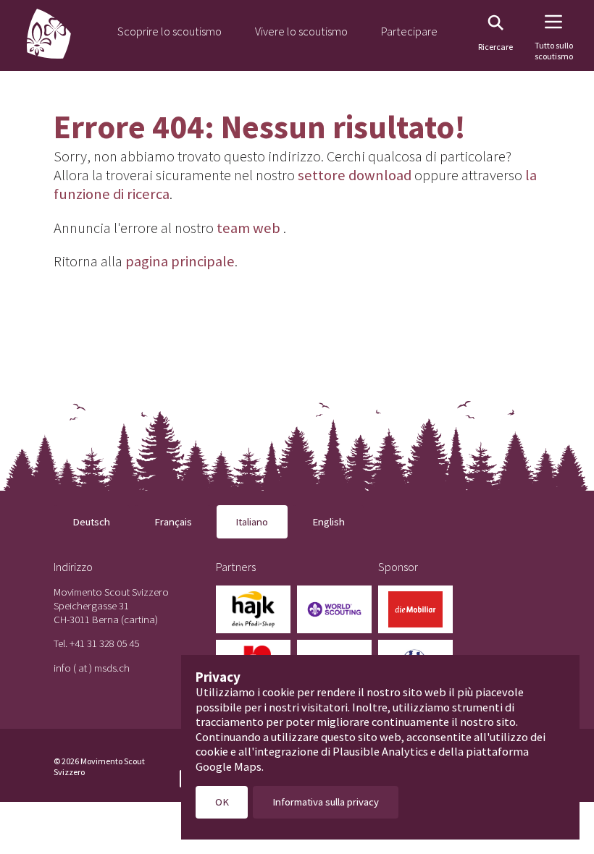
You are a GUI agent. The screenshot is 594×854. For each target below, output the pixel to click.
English (328, 521)
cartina (139, 619)
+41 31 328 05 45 (104, 643)
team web (248, 228)
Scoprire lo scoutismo (169, 31)
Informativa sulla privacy (325, 801)
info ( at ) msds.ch (92, 668)
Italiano (251, 521)
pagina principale (180, 261)
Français (173, 521)
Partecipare (409, 31)
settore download (354, 175)
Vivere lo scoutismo (301, 31)
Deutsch (91, 521)
